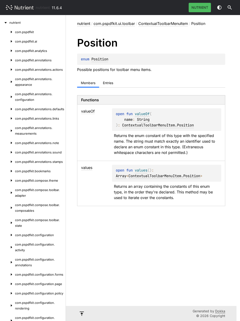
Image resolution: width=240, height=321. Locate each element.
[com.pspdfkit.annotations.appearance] (7, 81)
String (143, 119)
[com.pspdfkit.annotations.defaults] (7, 109)
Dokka (220, 311)
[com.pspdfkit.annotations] (7, 60)
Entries (108, 83)
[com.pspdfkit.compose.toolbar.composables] (7, 207)
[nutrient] (4, 22)
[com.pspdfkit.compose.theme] (7, 180)
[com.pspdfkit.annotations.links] (7, 118)
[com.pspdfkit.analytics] (7, 50)
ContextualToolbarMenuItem (163, 23)
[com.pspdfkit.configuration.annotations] (7, 262)
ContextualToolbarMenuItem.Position (158, 125)
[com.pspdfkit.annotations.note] (7, 143)
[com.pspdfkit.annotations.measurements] (7, 130)
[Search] (229, 7)
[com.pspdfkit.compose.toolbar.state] (7, 222)
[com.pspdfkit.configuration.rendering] (7, 305)
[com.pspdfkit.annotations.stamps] (7, 161)
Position (99, 59)
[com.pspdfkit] (7, 32)
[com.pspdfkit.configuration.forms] (7, 274)
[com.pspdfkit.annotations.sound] (7, 152)
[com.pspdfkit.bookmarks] (7, 171)
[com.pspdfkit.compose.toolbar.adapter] (7, 192)
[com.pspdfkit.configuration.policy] (7, 293)
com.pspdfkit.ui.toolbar (114, 23)
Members (88, 83)
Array (121, 175)
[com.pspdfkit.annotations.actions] (7, 69)
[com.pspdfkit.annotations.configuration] (7, 96)
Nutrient (199, 7)
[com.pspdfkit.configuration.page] (7, 284)
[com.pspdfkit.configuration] (7, 235)
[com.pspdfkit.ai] (7, 41)
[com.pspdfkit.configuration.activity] (7, 247)
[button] (229, 7)
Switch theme (219, 7)
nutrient (43, 7)
